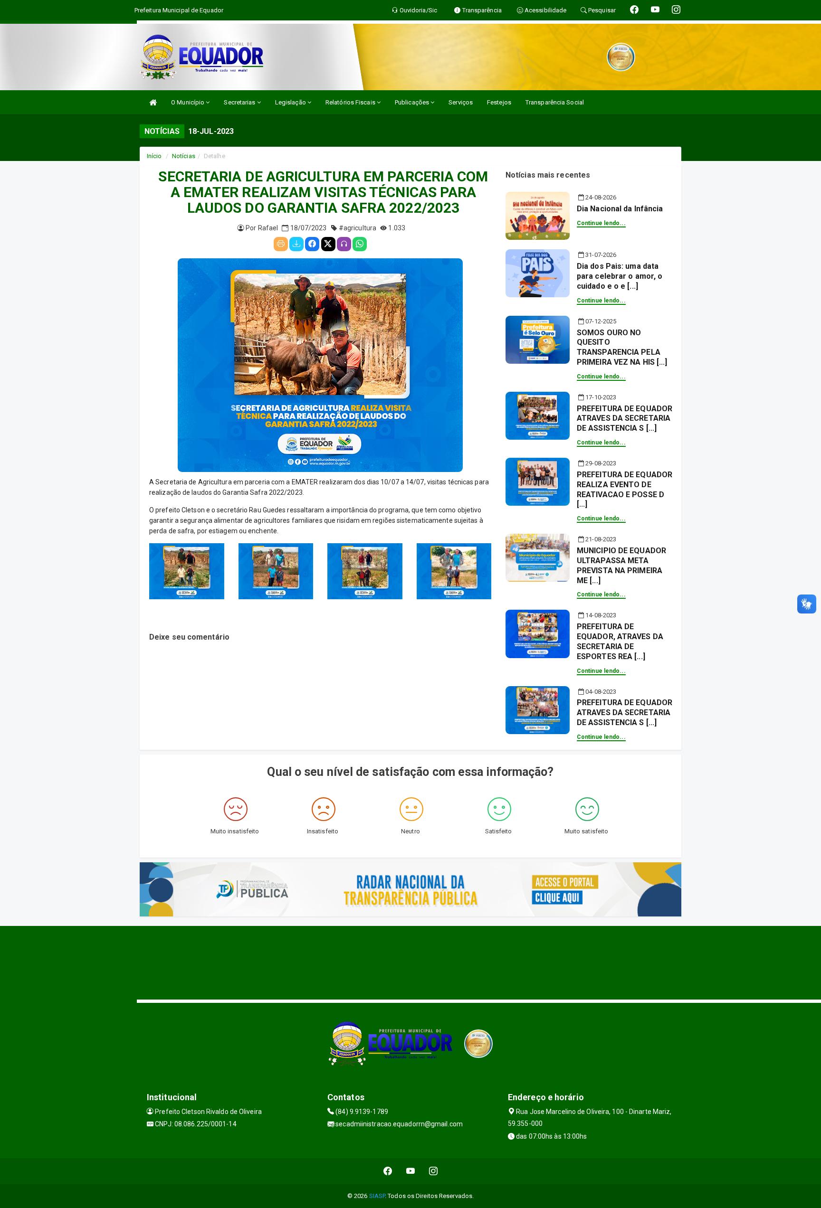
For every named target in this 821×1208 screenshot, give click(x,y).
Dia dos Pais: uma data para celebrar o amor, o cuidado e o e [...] (619, 276)
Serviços (461, 102)
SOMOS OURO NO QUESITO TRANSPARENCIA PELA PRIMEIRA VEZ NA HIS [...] (622, 347)
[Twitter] (328, 244)
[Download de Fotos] (296, 244)
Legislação (291, 102)
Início (154, 156)
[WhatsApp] (360, 244)
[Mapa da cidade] (410, 961)
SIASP (377, 1195)
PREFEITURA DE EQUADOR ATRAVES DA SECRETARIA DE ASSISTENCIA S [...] (624, 418)
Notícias (183, 156)
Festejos (499, 102)
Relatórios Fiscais (351, 102)
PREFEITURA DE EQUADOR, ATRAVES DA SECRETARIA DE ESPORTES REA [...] (620, 641)
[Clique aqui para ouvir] (344, 244)
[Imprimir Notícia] (281, 244)
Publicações (412, 102)
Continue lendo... (601, 223)
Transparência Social (554, 102)
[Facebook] (312, 244)
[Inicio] (153, 102)
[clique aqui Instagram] (433, 1171)
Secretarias (240, 102)
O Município (188, 102)
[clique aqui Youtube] (410, 1171)
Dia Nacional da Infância (620, 208)
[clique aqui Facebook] (388, 1171)
